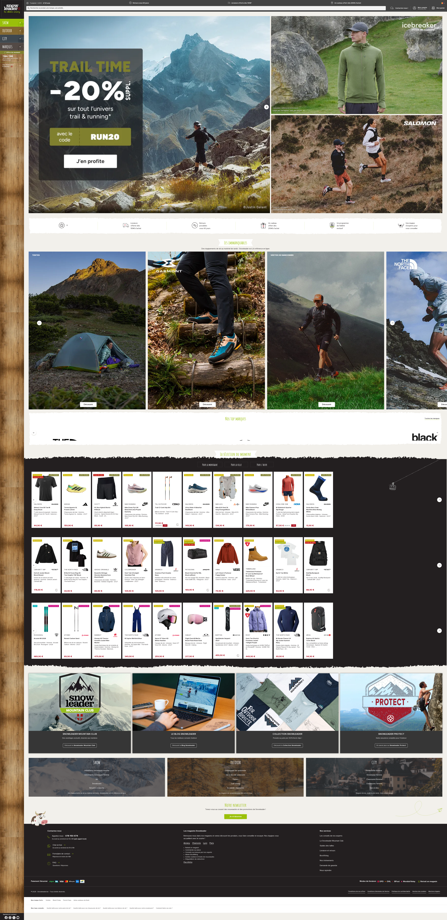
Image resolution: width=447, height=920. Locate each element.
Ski (97, 779)
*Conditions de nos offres (356, 891)
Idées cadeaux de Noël (81, 900)
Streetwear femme (374, 775)
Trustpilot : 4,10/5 (36, 3)
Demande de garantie (328, 865)
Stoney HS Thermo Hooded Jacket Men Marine (101, 640)
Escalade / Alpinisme (235, 788)
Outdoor (235, 762)
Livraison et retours (327, 851)
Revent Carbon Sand (71, 638)
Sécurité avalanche (96, 788)
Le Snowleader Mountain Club (331, 841)
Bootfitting (324, 856)
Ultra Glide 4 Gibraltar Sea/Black (193, 508)
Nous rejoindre (325, 870)
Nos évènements (327, 860)
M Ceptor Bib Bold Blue (133, 638)
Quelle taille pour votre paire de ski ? (59, 908)
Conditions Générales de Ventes (378, 891)
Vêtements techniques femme (96, 775)
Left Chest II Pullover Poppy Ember (223, 574)
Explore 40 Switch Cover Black (313, 639)
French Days (67, 900)
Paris (212, 843)
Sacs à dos (374, 788)
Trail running (235, 784)
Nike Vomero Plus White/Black (252, 508)
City (374, 762)
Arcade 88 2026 (40, 638)
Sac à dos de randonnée (235, 775)
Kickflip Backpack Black (312, 574)
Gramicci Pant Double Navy (163, 574)
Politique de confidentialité (401, 891)
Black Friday (57, 900)
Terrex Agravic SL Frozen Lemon (70, 508)
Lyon (205, 843)
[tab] (209, 464)
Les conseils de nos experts (331, 836)
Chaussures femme (374, 784)
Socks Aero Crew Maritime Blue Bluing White (314, 510)
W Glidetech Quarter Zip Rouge (283, 508)
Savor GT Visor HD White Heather (161, 639)
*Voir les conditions (149, 209)
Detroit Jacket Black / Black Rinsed (42, 574)
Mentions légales (434, 891)
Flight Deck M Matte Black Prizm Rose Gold (193, 639)
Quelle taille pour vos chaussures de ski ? (87, 908)
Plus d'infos (188, 862)
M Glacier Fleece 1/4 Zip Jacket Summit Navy (283, 640)
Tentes (235, 779)
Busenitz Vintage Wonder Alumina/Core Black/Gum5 (102, 575)
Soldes (48, 900)
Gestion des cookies (419, 891)
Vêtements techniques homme (96, 771)
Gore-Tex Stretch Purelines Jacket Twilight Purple (252, 640)
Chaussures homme (374, 779)
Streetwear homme (374, 771)
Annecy (187, 843)
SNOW (96, 762)
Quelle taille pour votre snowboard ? (142, 908)
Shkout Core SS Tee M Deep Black (42, 508)
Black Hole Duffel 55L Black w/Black (193, 574)
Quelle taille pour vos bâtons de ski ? (115, 908)
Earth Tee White (282, 573)
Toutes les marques (432, 418)
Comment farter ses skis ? (164, 908)
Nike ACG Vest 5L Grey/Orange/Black (222, 508)
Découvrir (88, 404)
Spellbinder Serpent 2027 (222, 639)
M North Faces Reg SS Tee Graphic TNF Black (72, 574)
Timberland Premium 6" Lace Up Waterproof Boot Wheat (254, 574)
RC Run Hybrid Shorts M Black (102, 508)
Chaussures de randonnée (235, 771)
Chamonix (196, 843)
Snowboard (96, 784)
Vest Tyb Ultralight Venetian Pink (132, 574)
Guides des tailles (327, 846)
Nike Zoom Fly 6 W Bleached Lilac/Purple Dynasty (133, 510)
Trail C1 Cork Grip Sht (162, 507)
